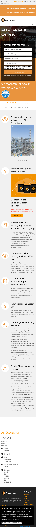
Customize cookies (17, 522)
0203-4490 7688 (19, 1)
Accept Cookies (6, 522)
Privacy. (17, 519)
